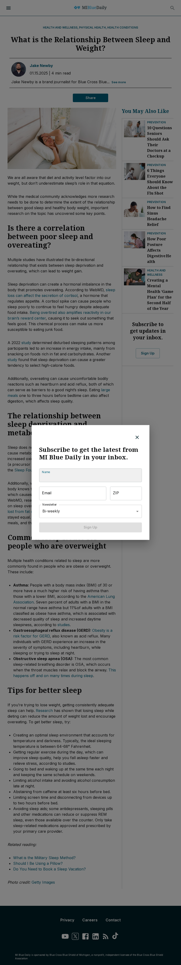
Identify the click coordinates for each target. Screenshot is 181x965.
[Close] (137, 437)
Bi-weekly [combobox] (51, 511)
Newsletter (49, 504)
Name (46, 472)
